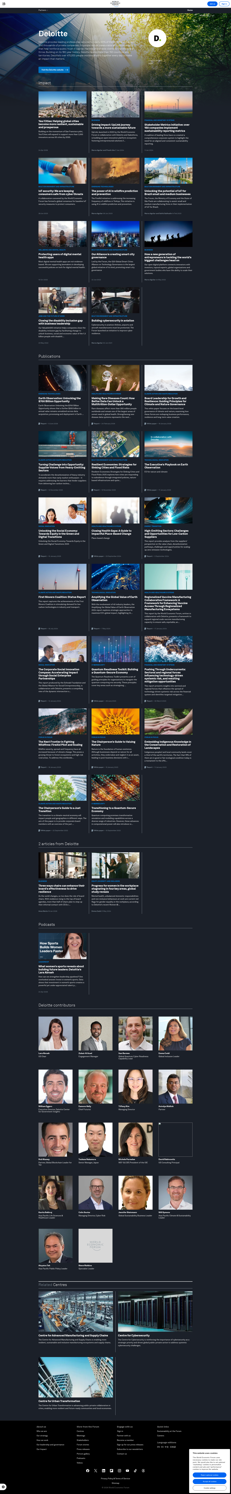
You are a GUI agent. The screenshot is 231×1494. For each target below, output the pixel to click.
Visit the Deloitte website (53, 70)
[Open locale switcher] (3, 1487)
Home (190, 10)
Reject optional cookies (209, 1475)
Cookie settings (209, 1488)
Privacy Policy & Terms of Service (115, 1478)
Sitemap (115, 1483)
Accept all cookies (209, 1481)
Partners (42, 10)
